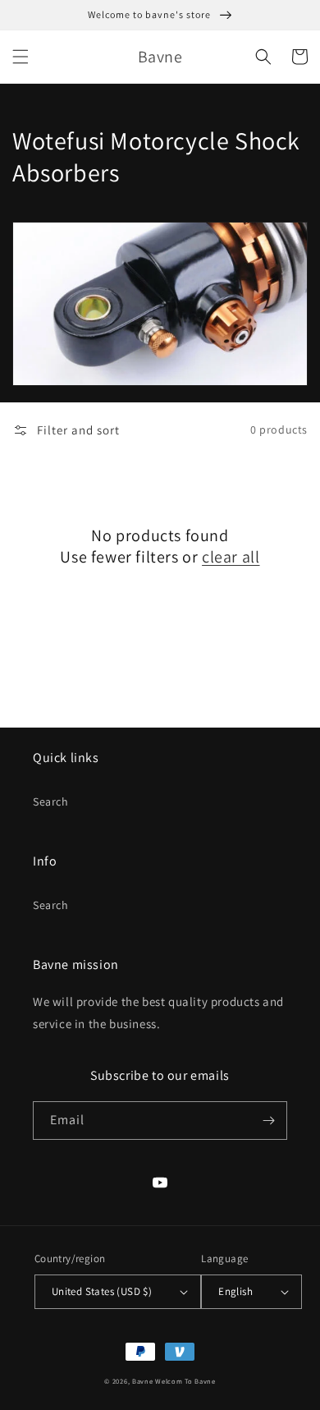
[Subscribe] (268, 1120)
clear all (230, 556)
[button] (20, 57)
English (235, 1291)
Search (51, 801)
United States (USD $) (102, 1291)
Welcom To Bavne (185, 1380)
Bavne (142, 1380)
